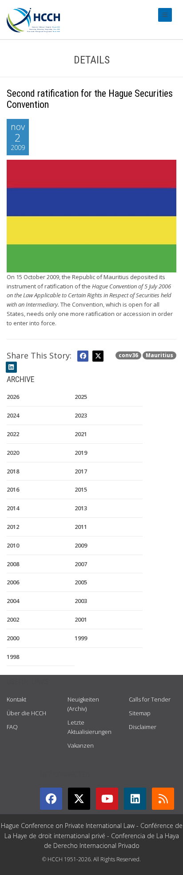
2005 (81, 582)
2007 (81, 564)
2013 (81, 508)
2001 (81, 619)
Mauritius (159, 355)
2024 (13, 415)
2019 (81, 453)
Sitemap (140, 713)
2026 (13, 397)
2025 (81, 397)
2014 (13, 508)
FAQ (12, 727)
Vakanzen (81, 745)
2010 (13, 545)
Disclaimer (142, 727)
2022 (13, 434)
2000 (13, 638)
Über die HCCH (26, 713)
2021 (81, 434)
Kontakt (16, 699)
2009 (81, 545)
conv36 (128, 355)
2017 (81, 471)
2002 (13, 619)
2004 (13, 601)
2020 (13, 453)
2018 (13, 471)
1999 (81, 638)
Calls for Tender (150, 699)
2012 (13, 527)
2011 (81, 527)
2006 (13, 582)
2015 (81, 489)
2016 (13, 489)
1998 (13, 657)
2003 (81, 601)
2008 (13, 564)
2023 (81, 415)
